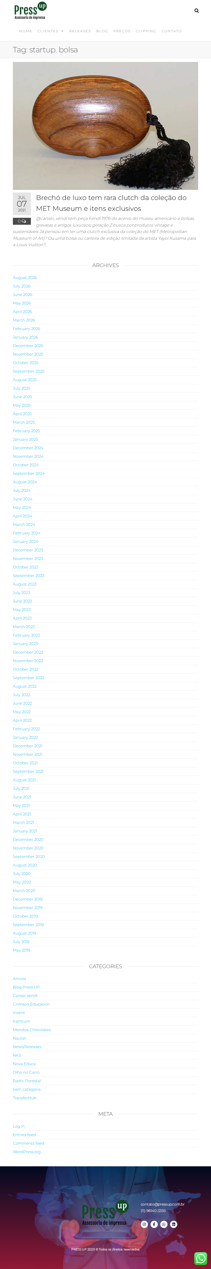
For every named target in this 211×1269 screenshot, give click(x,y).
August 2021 (24, 779)
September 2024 (29, 473)
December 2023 (28, 550)
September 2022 (28, 677)
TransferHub (24, 1097)
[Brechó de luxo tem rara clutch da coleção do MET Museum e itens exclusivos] (105, 125)
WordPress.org (27, 1151)
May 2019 (21, 950)
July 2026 (21, 286)
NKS (17, 1055)
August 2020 (25, 865)
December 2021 (27, 745)
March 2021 (23, 822)
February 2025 (26, 430)
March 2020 (24, 890)
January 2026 (25, 337)
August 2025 (25, 379)
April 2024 (22, 515)
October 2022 (25, 669)
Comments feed (28, 1143)
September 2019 (28, 924)
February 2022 (26, 728)
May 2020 (22, 882)
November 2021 (27, 754)
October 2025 (25, 362)
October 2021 (25, 762)
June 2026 (22, 294)
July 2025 (21, 388)
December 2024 (28, 447)
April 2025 (22, 413)
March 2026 (24, 320)
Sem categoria (27, 1089)
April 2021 (22, 814)
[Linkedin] (173, 1224)
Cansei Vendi (25, 995)
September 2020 (29, 856)
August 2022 (25, 686)
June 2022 (22, 703)
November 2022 (28, 660)
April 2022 (22, 720)
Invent (19, 1012)
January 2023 (25, 643)
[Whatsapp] (164, 1224)
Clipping (146, 31)
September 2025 (28, 371)
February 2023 (26, 635)
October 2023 (25, 567)
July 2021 (21, 788)
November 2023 (28, 558)
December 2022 (28, 652)
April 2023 (22, 618)
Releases (80, 31)
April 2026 (22, 311)
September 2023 (28, 575)
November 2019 (27, 907)
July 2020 (22, 873)
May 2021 (21, 805)
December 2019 (27, 899)
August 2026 (25, 277)
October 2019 (25, 916)
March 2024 (24, 524)
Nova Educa (24, 1063)
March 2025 (24, 422)
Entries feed (24, 1134)
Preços (122, 31)
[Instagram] (144, 1224)
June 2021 (22, 796)
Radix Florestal (27, 1080)
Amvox (19, 978)
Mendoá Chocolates (32, 1029)
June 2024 (22, 498)
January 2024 (25, 541)
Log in (19, 1126)
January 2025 (25, 439)
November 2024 (28, 456)
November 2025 (28, 354)
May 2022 (22, 711)
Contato (172, 31)
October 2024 (26, 464)
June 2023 (22, 601)
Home (25, 31)
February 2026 (26, 328)
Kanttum (21, 1021)
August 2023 (25, 584)
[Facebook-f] (154, 1224)
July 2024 (22, 490)
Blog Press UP (26, 987)
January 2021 (25, 831)
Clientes (48, 31)
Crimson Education (31, 1004)
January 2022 (25, 737)
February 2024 (26, 533)
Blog (102, 31)
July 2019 (21, 941)
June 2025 (22, 396)
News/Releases (27, 1046)
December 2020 (28, 839)
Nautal (19, 1038)
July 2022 (21, 694)
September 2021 (28, 771)
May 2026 (22, 303)
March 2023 (24, 626)
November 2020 (28, 848)
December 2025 (28, 345)
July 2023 (21, 592)
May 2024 (22, 507)
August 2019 (24, 933)
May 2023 (22, 609)
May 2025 (22, 405)
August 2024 (25, 481)
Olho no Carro (26, 1072)
